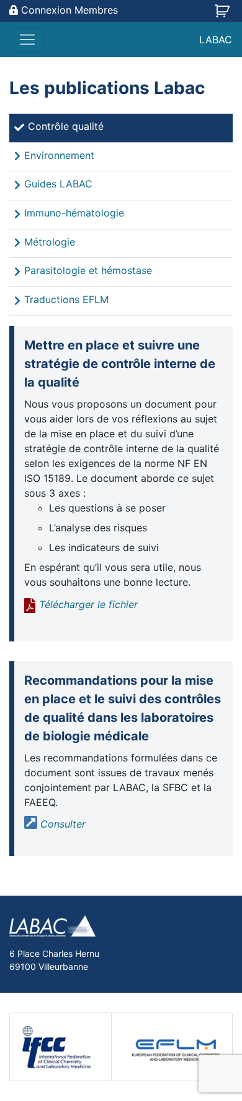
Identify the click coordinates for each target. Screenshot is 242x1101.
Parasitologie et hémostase (88, 270)
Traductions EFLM (66, 299)
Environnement (59, 155)
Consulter (63, 824)
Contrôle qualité (66, 126)
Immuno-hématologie (74, 213)
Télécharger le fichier (88, 604)
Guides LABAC (58, 184)
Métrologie (49, 242)
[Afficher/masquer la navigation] (27, 39)
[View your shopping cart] (224, 15)
